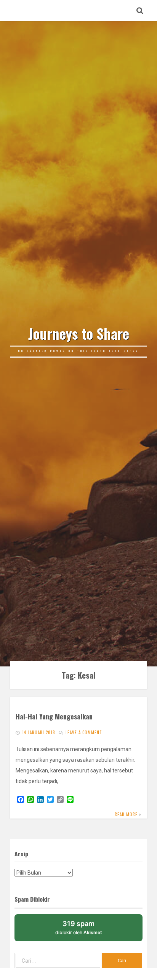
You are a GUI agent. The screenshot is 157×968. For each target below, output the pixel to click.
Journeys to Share (78, 333)
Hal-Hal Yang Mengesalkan (54, 716)
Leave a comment (84, 732)
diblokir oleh (78, 927)
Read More (126, 814)
